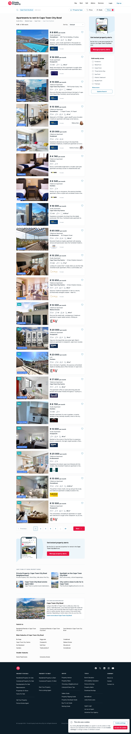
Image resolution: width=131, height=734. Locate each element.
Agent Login (88, 706)
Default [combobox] (72, 24)
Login (110, 3)
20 (65, 528)
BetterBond (87, 696)
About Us (110, 678)
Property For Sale (22, 673)
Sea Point (97, 74)
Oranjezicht (43, 642)
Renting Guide (66, 706)
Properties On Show (22, 690)
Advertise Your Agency (91, 712)
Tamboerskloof (44, 648)
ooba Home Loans (89, 700)
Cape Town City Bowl (48, 21)
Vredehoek (66, 639)
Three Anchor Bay (100, 71)
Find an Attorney (89, 684)
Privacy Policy (65, 723)
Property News (66, 681)
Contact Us (110, 684)
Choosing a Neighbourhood (70, 684)
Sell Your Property (21, 700)
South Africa (19, 21)
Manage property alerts (101, 49)
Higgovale (43, 639)
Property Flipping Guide (69, 696)
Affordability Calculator (91, 681)
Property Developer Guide (69, 700)
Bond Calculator (89, 677)
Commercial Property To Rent (47, 681)
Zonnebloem (67, 648)
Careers (109, 681)
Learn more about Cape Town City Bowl (59, 615)
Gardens (18, 648)
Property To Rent (45, 673)
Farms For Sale (20, 694)
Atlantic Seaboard (100, 77)
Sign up (119, 3)
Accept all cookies (120, 727)
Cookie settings (120, 723)
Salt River (42, 645)
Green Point (98, 68)
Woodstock (66, 645)
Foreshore (98, 61)
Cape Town (37, 21)
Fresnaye (97, 84)
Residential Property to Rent (47, 678)
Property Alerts (89, 687)
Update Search (102, 91)
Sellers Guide (65, 693)
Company (110, 673)
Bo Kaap (18, 639)
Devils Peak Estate (21, 657)
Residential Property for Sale (24, 678)
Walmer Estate (67, 642)
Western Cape (28, 21)
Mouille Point (98, 80)
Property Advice (66, 677)
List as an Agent (89, 709)
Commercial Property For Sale (25, 681)
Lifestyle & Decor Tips (68, 687)
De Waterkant (20, 645)
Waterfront (98, 65)
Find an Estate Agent (22, 703)
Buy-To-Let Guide (67, 703)
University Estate (45, 657)
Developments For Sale (23, 684)
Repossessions (20, 687)
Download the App (90, 690)
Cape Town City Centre (23, 642)
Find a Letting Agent (45, 690)
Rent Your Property (44, 687)
